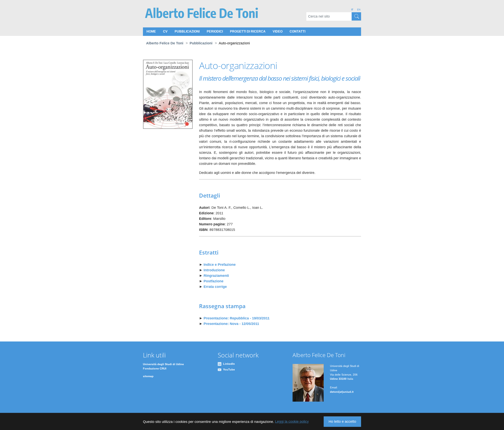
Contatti (297, 31)
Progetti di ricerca (248, 31)
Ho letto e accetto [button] (342, 421)
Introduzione (214, 270)
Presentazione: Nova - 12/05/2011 (231, 324)
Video (278, 31)
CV (165, 31)
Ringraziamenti (216, 276)
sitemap (148, 376)
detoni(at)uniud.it (342, 391)
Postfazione (213, 281)
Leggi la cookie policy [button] (292, 421)
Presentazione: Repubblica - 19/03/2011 (237, 318)
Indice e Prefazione (220, 265)
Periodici (215, 31)
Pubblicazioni (187, 31)
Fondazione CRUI (154, 368)
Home (151, 31)
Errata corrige (215, 287)
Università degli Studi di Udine (163, 364)
